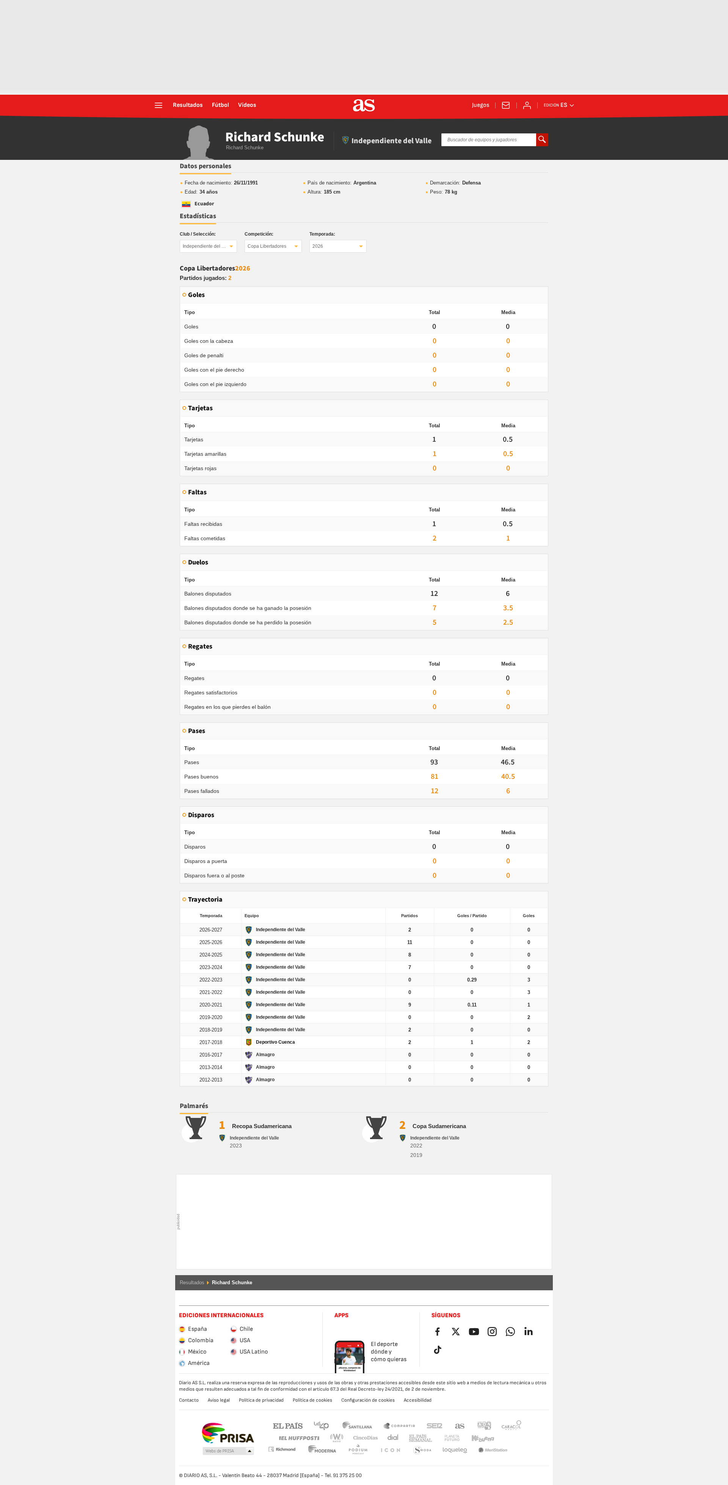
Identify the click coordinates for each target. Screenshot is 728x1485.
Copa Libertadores (267, 246)
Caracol (511, 1425)
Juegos (480, 105)
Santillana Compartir (399, 1425)
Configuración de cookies (368, 1400)
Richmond (509, 1438)
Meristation (455, 1450)
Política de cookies (312, 1400)
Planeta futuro (445, 1438)
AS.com (459, 1425)
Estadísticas (198, 216)
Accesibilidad (417, 1400)
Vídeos (247, 105)
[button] (228, 1451)
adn (484, 1425)
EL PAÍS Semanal (419, 1438)
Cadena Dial (391, 1438)
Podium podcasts (322, 1450)
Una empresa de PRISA (227, 1433)
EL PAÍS (287, 1425)
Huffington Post (298, 1438)
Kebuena (478, 1438)
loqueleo (422, 1450)
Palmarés (194, 1106)
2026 (317, 246)
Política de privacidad (261, 1400)
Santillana (357, 1425)
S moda (390, 1450)
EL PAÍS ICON (358, 1450)
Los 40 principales (321, 1425)
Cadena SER (434, 1425)
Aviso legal (219, 1400)
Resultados (188, 105)
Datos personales (205, 166)
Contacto (189, 1400)
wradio (339, 1438)
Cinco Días (363, 1438)
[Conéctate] (527, 105)
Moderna (281, 1449)
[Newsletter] (505, 105)
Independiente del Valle (207, 246)
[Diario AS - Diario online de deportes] (364, 105)
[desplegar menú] (158, 105)
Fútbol (220, 105)
